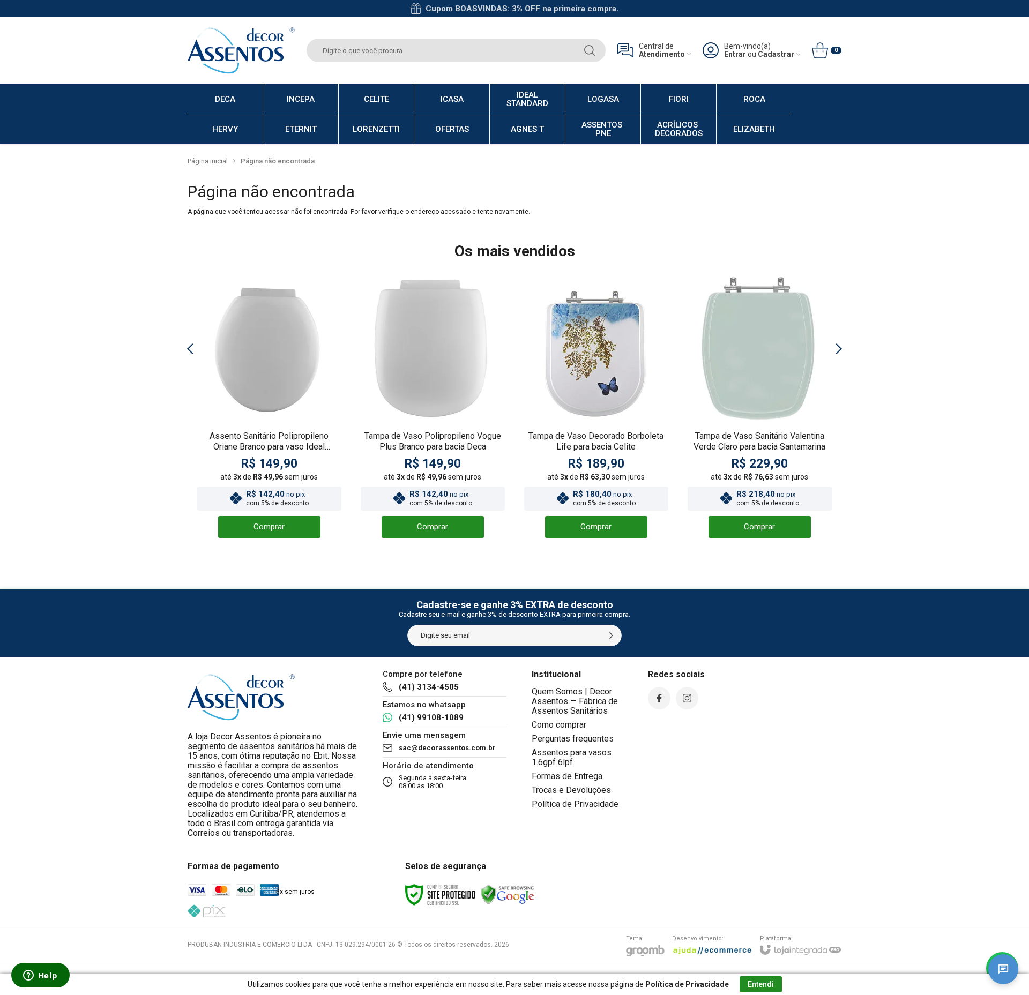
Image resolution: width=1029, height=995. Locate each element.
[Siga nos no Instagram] (687, 698)
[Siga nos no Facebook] (659, 698)
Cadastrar (776, 54)
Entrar (735, 54)
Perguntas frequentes (573, 739)
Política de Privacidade (575, 804)
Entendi (761, 984)
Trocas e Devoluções (571, 790)
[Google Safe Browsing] (507, 894)
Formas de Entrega (567, 776)
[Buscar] (589, 50)
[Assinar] (611, 635)
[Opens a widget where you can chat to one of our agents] (40, 976)
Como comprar (559, 725)
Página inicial (208, 161)
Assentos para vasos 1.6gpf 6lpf (572, 757)
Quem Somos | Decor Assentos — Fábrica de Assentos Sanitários (575, 701)
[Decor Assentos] (241, 50)
